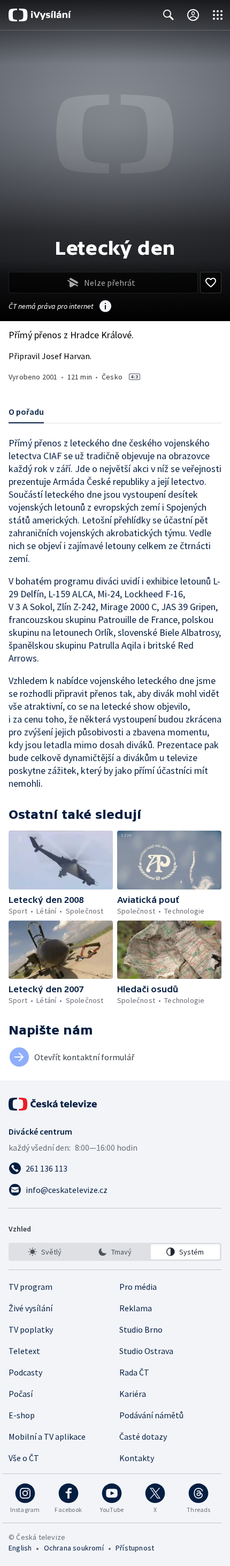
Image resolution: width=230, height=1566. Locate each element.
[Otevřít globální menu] (217, 15)
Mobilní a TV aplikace (47, 1436)
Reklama (135, 1308)
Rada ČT (134, 1372)
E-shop (22, 1415)
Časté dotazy (143, 1436)
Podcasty (25, 1372)
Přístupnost (135, 1548)
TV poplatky (31, 1329)
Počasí (21, 1393)
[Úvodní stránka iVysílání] (40, 15)
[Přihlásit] (193, 15)
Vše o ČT (24, 1458)
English (20, 1548)
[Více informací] (105, 307)
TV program (30, 1286)
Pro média (138, 1286)
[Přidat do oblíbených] (210, 282)
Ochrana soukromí (74, 1548)
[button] (61, 860)
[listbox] (115, 1252)
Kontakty (136, 1458)
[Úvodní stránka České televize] (53, 1104)
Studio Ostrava (146, 1350)
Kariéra (132, 1393)
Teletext (24, 1350)
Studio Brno (141, 1329)
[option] (44, 1251)
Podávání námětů (151, 1415)
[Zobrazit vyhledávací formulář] (168, 15)
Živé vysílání (30, 1308)
